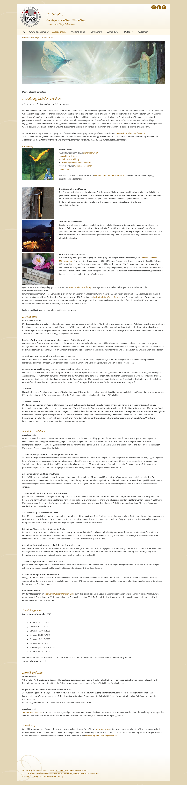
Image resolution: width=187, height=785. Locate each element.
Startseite (24, 32)
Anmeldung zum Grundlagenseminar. (101, 735)
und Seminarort (84, 162)
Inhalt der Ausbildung (69, 159)
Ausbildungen (59, 31)
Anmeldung (112, 31)
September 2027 (90, 152)
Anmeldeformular (103, 729)
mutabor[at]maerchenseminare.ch (84, 773)
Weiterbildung (78, 31)
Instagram (37, 776)
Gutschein (143, 31)
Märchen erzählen (47, 38)
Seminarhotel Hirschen (32, 712)
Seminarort (96, 31)
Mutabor (128, 31)
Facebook (26, 776)
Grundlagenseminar (39, 31)
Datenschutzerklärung (53, 776)
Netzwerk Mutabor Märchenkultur (130, 133)
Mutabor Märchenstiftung (79, 287)
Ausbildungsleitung (68, 156)
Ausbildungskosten (68, 162)
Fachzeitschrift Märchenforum (106, 297)
